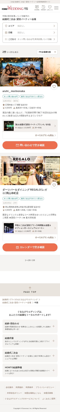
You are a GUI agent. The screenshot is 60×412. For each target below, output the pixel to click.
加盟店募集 (48, 393)
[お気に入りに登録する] (54, 86)
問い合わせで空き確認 (32, 145)
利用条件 (29, 387)
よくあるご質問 (48, 399)
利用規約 (19, 387)
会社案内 (9, 387)
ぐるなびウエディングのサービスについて (22, 399)
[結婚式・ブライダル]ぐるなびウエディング (20, 299)
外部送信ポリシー (14, 393)
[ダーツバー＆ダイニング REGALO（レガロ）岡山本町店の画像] (30, 170)
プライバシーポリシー (45, 387)
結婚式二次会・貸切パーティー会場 (16, 303)
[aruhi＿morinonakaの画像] (30, 72)
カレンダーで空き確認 (32, 247)
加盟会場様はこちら (32, 393)
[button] (30, 326)
